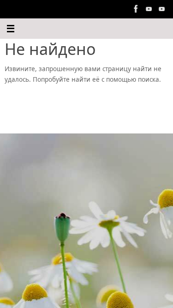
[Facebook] (136, 8)
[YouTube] (149, 8)
